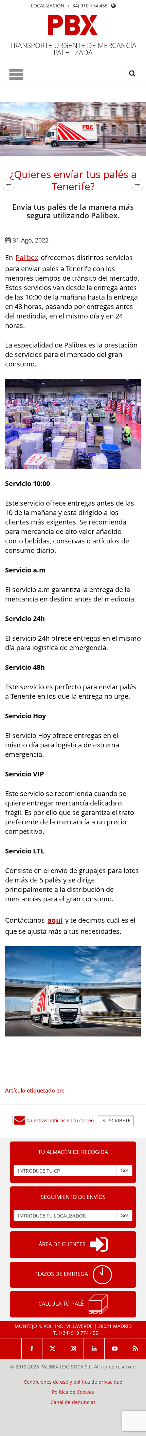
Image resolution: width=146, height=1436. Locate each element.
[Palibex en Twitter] (52, 1348)
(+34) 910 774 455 (88, 6)
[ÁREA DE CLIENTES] (99, 1245)
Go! (124, 1170)
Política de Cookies (73, 1392)
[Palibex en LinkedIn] (94, 1348)
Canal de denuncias (73, 1402)
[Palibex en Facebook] (31, 1348)
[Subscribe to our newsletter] (73, 1120)
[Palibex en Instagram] (73, 1348)
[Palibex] (73, 25)
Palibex (27, 257)
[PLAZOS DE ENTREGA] (102, 1274)
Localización (48, 6)
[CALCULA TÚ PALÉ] (98, 1304)
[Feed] (135, 1348)
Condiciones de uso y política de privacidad (73, 1382)
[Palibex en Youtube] (115, 1348)
